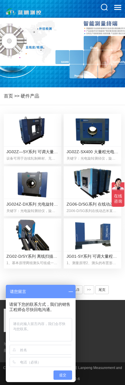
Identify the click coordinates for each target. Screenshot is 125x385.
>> (89, 290)
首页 (8, 95)
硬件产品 (30, 95)
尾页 (102, 290)
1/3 (76, 290)
